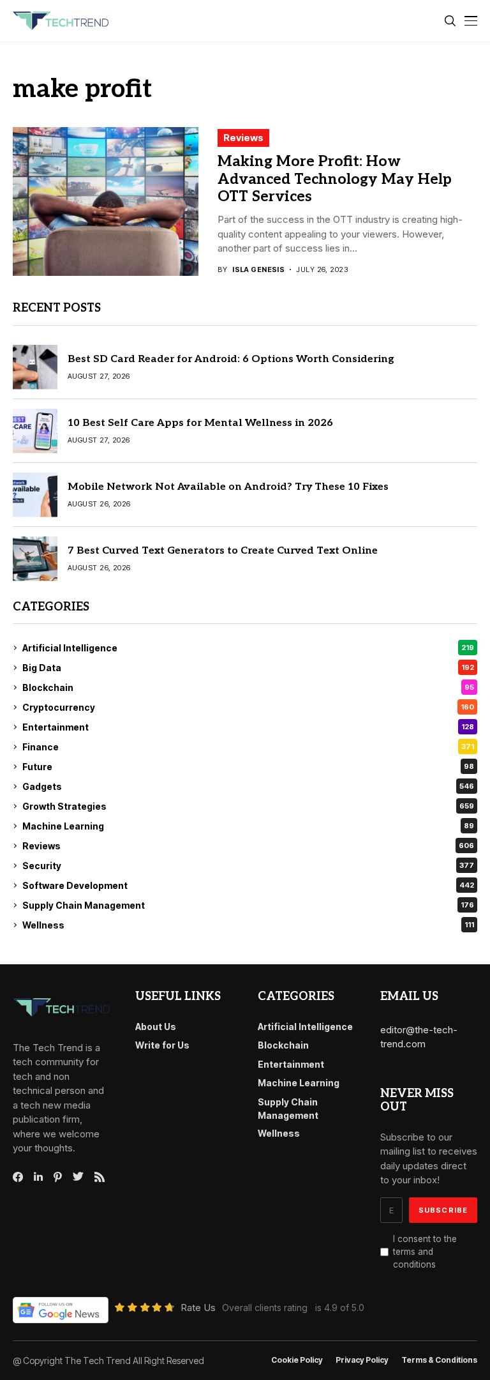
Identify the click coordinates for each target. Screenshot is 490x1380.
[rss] (99, 1177)
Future (248, 766)
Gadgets (248, 786)
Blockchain (248, 687)
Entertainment (248, 727)
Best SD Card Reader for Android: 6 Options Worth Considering (231, 359)
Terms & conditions (439, 1360)
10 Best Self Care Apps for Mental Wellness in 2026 (200, 423)
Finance (248, 746)
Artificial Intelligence (248, 647)
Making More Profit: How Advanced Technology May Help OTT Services (335, 179)
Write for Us (162, 1045)
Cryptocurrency (248, 707)
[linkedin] (38, 1176)
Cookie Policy (297, 1360)
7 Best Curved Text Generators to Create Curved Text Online (223, 551)
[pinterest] (58, 1177)
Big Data (248, 667)
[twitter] (78, 1176)
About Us (155, 1026)
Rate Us (198, 1307)
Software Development (248, 885)
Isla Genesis (258, 270)
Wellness (248, 925)
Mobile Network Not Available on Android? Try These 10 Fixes (228, 487)
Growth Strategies (248, 806)
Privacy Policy (362, 1360)
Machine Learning (248, 826)
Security (248, 865)
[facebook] (18, 1177)
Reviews (243, 138)
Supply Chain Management (248, 905)
